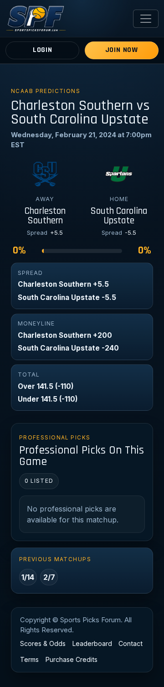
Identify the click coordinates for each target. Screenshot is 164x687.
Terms (29, 659)
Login (42, 50)
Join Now (121, 50)
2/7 (49, 577)
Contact (130, 643)
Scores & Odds (43, 643)
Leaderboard (92, 643)
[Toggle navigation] (146, 19)
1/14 (27, 577)
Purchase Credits (71, 659)
